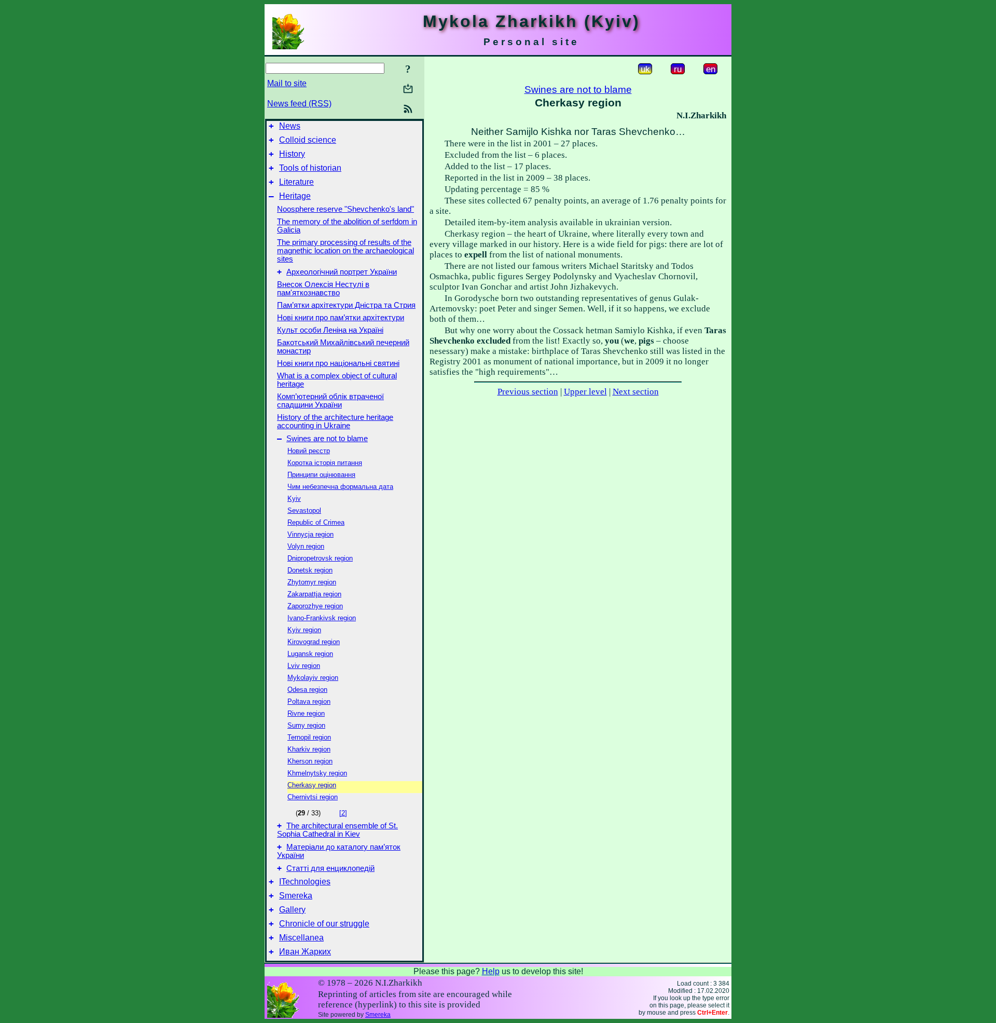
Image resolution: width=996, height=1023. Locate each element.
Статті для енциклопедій (330, 868)
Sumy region (306, 725)
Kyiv (294, 498)
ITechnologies (304, 881)
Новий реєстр (308, 451)
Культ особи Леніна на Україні (330, 330)
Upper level (585, 392)
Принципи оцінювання (321, 475)
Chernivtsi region (312, 797)
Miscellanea (301, 937)
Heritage (295, 196)
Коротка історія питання (324, 463)
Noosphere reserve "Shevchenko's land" (345, 209)
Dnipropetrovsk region (320, 558)
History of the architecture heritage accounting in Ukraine (335, 421)
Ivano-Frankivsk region (321, 618)
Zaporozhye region (315, 606)
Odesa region (307, 689)
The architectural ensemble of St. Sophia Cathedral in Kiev (337, 830)
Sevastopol (304, 510)
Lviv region (303, 666)
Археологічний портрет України (341, 272)
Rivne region (306, 713)
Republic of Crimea (315, 522)
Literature (296, 182)
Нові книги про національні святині (338, 363)
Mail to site (287, 83)
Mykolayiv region (312, 677)
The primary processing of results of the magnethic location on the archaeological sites (345, 250)
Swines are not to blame (327, 438)
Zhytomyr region (311, 582)
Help (491, 971)
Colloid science (307, 139)
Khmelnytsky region (317, 773)
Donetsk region (310, 570)
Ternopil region (309, 737)
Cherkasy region (311, 785)
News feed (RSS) (299, 103)
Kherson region (310, 761)
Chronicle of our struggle (324, 923)
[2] (343, 813)
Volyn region (305, 546)
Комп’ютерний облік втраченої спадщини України (330, 400)
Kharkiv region (308, 749)
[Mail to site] (408, 88)
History (292, 153)
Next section (636, 392)
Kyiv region (304, 630)
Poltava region (308, 701)
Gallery (292, 909)
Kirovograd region (313, 642)
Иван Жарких (305, 951)
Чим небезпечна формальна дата (340, 486)
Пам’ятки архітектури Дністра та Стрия (346, 305)
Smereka (295, 895)
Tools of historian (310, 167)
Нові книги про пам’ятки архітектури (340, 317)
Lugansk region (310, 654)
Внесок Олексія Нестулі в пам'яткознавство (323, 288)
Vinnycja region (310, 534)
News (289, 125)
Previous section (527, 392)
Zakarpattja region (314, 594)
